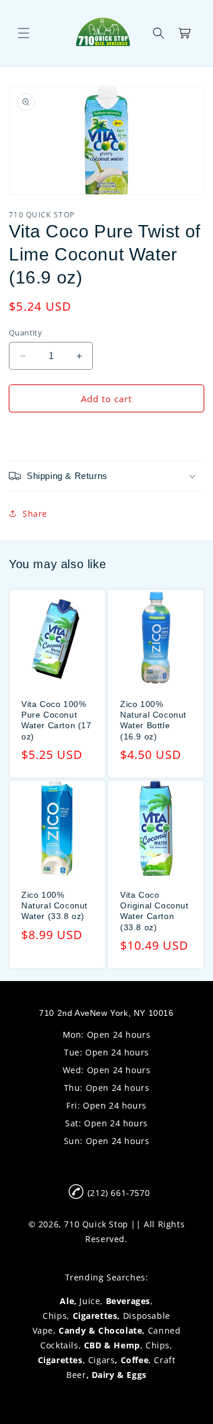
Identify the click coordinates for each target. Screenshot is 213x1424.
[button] (24, 33)
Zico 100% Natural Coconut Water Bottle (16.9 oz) (153, 720)
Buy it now (106, 432)
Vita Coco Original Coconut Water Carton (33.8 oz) (154, 911)
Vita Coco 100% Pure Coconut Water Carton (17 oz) (56, 720)
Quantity (25, 332)
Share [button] (34, 513)
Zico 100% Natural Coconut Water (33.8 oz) (54, 905)
